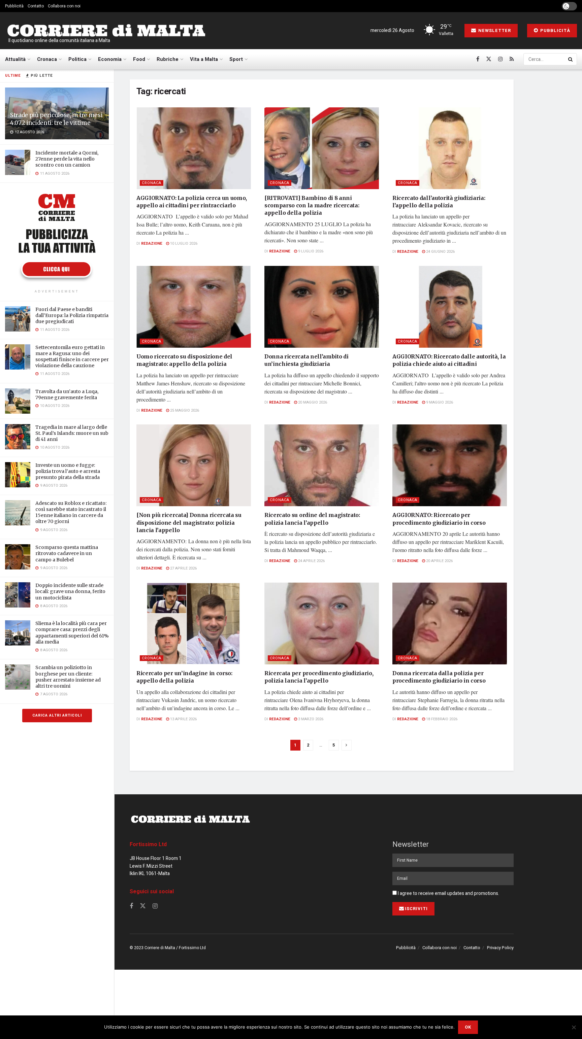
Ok (468, 1027)
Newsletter (494, 30)
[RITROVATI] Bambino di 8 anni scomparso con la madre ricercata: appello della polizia (311, 205)
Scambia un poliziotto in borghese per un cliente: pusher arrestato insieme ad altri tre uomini (68, 676)
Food (139, 59)
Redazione (151, 243)
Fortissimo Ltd (148, 844)
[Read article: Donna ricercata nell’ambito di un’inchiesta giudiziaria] (321, 307)
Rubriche (168, 59)
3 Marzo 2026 (310, 719)
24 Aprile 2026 (311, 561)
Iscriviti (416, 908)
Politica (77, 59)
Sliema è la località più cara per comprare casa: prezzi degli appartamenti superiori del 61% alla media (72, 632)
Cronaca (47, 59)
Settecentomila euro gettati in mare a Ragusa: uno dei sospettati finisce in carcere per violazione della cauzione (72, 356)
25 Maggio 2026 (184, 410)
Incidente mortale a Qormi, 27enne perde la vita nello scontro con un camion (66, 159)
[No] (573, 1027)
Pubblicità (14, 6)
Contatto (36, 6)
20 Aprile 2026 (439, 561)
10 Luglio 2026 (183, 243)
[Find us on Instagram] (500, 59)
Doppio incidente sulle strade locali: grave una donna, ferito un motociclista (70, 591)
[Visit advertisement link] (57, 237)
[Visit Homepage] (106, 31)
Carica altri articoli (57, 715)
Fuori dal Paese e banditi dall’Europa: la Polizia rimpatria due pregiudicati (71, 315)
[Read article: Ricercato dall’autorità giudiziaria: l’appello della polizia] (449, 148)
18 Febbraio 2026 (441, 719)
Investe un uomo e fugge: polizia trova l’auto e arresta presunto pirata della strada (67, 471)
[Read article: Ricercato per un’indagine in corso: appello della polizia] (193, 623)
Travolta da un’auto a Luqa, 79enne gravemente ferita (66, 394)
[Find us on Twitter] (488, 59)
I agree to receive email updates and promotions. (448, 893)
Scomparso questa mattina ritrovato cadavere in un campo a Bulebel (66, 553)
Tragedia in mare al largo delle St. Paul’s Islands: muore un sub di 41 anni (71, 433)
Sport (236, 59)
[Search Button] (571, 59)
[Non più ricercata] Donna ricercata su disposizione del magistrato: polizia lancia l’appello (188, 522)
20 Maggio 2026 (312, 402)
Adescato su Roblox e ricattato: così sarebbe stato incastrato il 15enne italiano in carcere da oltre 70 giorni (70, 512)
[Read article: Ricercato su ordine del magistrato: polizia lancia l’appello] (321, 465)
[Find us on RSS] (512, 59)
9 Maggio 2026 (439, 402)
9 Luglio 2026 (310, 251)
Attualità (15, 59)
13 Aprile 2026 (183, 719)
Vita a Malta (204, 59)
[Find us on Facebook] (477, 59)
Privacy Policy (500, 947)
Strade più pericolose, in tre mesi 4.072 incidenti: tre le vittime (56, 119)
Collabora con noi (64, 6)
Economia (110, 59)
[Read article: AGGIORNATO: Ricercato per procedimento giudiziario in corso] (449, 465)
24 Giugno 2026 (440, 251)
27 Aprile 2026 (183, 568)
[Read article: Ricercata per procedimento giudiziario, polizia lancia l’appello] (321, 623)
